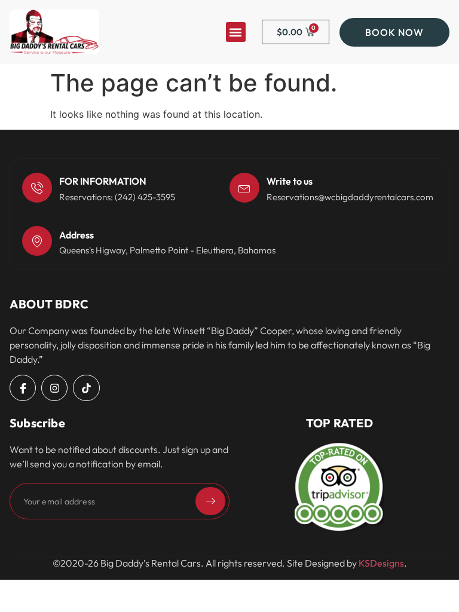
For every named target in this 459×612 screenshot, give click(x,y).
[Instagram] (54, 388)
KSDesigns (381, 563)
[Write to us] (244, 188)
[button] (236, 32)
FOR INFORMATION (102, 181)
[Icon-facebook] (23, 388)
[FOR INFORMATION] (37, 188)
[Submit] (210, 501)
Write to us (290, 181)
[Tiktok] (86, 388)
